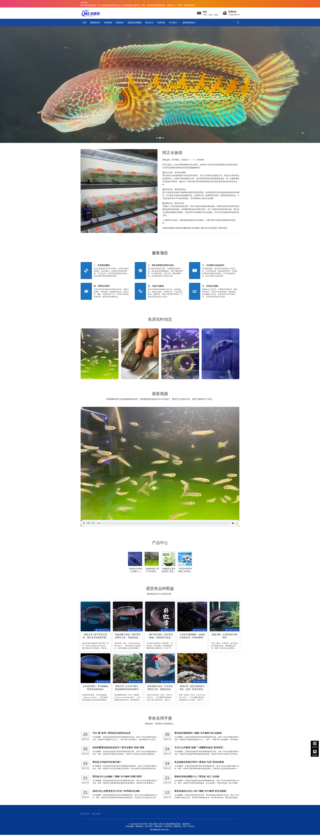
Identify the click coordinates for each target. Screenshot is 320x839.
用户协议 (148, 826)
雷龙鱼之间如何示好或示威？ (107, 761)
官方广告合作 (188, 826)
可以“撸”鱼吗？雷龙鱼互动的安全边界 (111, 732)
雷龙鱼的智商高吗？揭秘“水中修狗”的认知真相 (198, 732)
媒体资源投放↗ (190, 22)
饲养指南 (108, 22)
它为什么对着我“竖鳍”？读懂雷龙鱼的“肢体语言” (199, 747)
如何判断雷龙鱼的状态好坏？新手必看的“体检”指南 (118, 747)
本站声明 (167, 826)
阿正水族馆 (96, 813)
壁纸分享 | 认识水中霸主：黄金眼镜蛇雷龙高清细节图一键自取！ (127, 689)
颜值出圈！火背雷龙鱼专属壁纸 (224, 636)
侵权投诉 (177, 826)
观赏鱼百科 (95, 22)
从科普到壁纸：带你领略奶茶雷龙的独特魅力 (95, 687)
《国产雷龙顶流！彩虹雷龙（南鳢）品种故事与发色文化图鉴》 (160, 637)
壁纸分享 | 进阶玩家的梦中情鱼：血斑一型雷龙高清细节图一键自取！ (192, 689)
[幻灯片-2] (160, 84)
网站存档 (158, 826)
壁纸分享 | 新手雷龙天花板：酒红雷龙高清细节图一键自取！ (95, 637)
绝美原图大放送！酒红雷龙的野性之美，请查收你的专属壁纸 (127, 637)
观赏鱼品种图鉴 (135, 22)
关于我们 (173, 22)
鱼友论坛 (149, 22)
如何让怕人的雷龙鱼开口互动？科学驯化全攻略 (116, 790)
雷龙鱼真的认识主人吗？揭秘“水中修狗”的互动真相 (200, 790)
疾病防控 (120, 22)
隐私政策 (139, 826)
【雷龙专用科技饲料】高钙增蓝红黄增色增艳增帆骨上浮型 (185, 572)
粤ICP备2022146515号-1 (160, 829)
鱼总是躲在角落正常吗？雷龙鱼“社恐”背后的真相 (199, 761)
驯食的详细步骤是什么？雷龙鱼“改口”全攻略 (196, 776)
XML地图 (129, 826)
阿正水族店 (85, 813)
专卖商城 (161, 22)
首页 (84, 22)
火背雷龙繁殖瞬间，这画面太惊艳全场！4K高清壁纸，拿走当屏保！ (192, 637)
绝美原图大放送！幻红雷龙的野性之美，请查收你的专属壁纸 (160, 689)
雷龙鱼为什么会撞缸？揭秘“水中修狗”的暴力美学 (117, 776)
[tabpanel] (160, 84)
